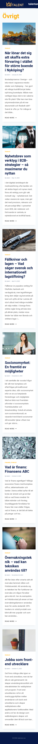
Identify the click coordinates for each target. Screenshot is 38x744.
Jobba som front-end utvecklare (19, 662)
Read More (11, 118)
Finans (7, 462)
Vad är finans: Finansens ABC (17, 469)
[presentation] (19, 34)
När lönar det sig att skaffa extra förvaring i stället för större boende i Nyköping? (19, 61)
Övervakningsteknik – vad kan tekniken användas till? (18, 564)
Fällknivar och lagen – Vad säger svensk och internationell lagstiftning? (19, 268)
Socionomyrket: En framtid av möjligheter (17, 367)
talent (8, 75)
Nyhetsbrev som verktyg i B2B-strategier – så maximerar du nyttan (18, 164)
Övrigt (7, 48)
